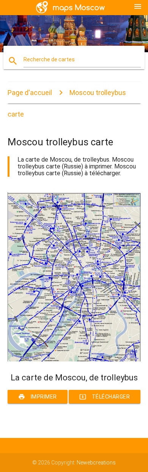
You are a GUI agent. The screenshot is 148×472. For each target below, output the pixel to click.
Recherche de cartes (49, 59)
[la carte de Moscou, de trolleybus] (74, 360)
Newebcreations (96, 463)
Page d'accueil (30, 93)
